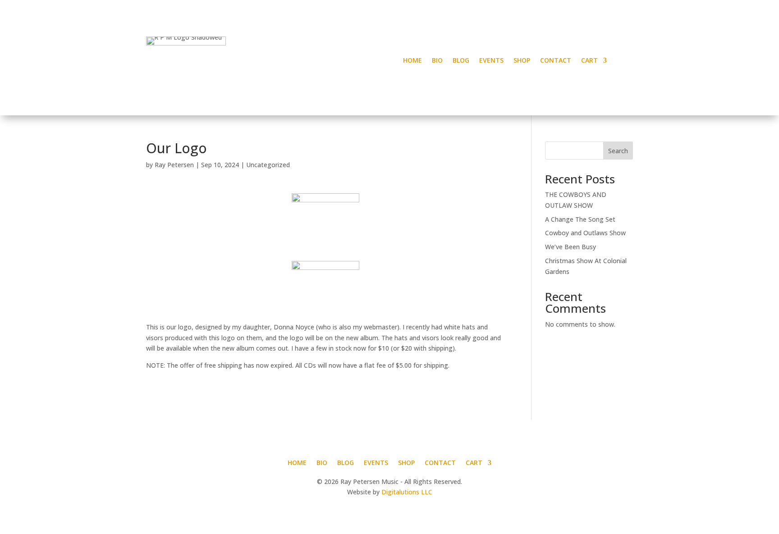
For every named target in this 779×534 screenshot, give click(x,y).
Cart (589, 60)
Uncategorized (268, 164)
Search (618, 150)
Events (491, 60)
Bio (437, 60)
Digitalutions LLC (406, 492)
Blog (461, 60)
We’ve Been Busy (570, 246)
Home (412, 60)
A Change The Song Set (580, 219)
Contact (555, 60)
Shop (521, 60)
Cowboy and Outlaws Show (585, 232)
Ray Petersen (174, 164)
